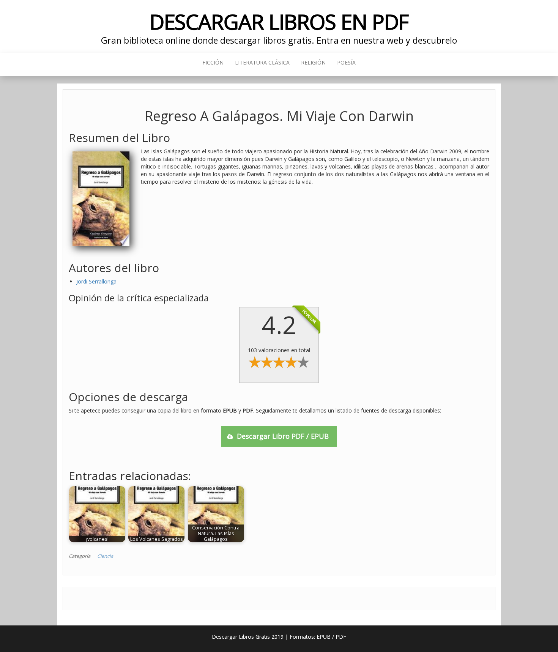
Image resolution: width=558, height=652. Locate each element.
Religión (313, 62)
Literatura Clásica (262, 62)
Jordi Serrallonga (96, 281)
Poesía (346, 62)
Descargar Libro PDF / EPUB (283, 436)
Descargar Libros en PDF (279, 21)
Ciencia (105, 556)
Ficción (213, 62)
